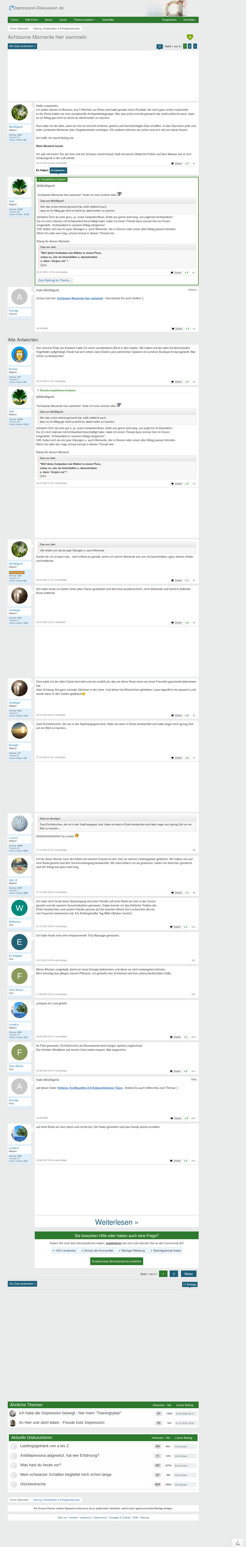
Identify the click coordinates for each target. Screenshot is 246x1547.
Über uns (62, 1517)
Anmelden (189, 19)
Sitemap (144, 1517)
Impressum (85, 1517)
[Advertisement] (103, 76)
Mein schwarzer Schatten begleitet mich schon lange (65, 1474)
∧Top (238, 1543)
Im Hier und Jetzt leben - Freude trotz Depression (61, 1422)
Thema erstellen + (84, 19)
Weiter (188, 1273)
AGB (135, 1517)
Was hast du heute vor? (40, 1465)
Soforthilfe (108, 19)
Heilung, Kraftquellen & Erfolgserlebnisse (56, 1500)
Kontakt (73, 1517)
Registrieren (169, 19)
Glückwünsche (33, 1484)
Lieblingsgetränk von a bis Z (44, 1446)
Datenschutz (100, 1517)
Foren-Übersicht (19, 1500)
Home (14, 19)
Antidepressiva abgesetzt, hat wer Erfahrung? (59, 1455)
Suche (63, 19)
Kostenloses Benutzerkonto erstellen (116, 1261)
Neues (49, 19)
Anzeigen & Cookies (120, 1517)
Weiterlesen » (116, 1221)
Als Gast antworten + (22, 46)
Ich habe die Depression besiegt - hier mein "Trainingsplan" (70, 1413)
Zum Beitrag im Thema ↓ (54, 280)
